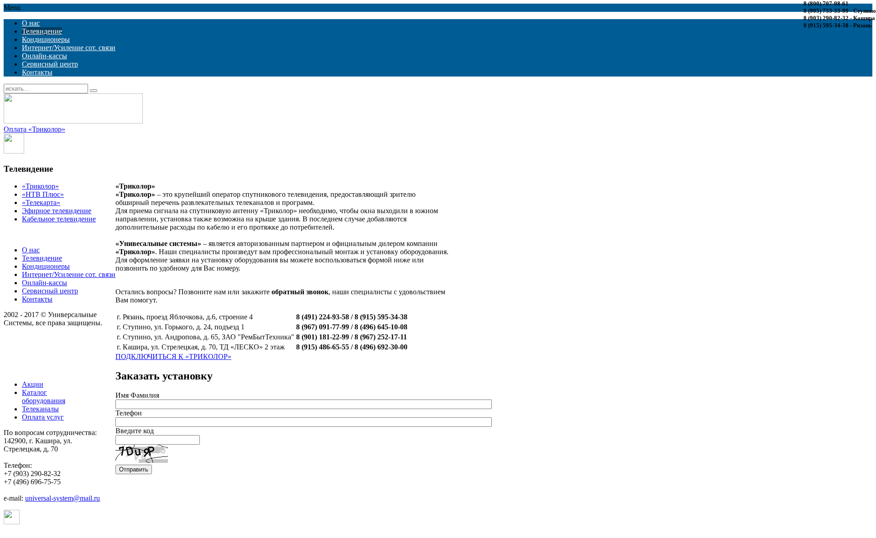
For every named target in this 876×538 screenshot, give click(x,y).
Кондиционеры (46, 39)
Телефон (128, 413)
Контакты (37, 72)
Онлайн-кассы (44, 56)
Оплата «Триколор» (34, 129)
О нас (31, 23)
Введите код (134, 431)
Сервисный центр (50, 64)
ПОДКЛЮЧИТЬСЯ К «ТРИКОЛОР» (173, 356)
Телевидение (42, 31)
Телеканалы (40, 409)
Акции (32, 384)
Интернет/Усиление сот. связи (68, 47)
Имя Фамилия (137, 395)
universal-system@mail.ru (62, 498)
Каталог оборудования (43, 397)
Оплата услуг (43, 417)
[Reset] (93, 90)
